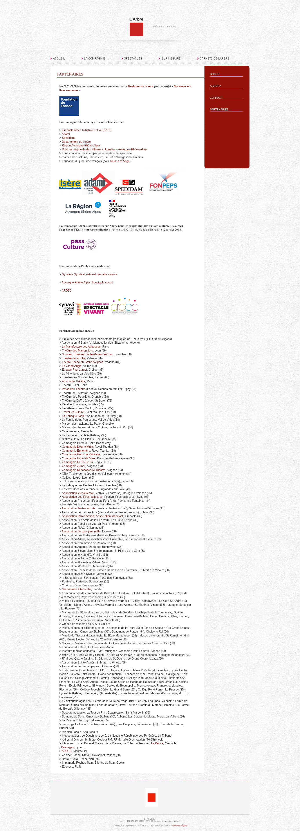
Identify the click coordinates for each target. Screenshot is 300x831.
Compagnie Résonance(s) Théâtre (83, 470)
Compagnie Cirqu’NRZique (78, 458)
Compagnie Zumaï (73, 466)
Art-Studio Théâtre (73, 381)
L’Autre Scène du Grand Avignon (82, 362)
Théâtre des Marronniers (77, 350)
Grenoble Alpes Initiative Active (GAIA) (86, 130)
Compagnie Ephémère (76, 450)
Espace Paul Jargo (74, 369)
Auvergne (68, 282)
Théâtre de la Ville (73, 358)
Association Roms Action (78, 516)
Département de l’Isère (76, 141)
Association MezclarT (109, 516)
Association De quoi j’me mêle (81, 531)
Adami (66, 134)
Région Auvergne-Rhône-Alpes (81, 145)
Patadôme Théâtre (73, 389)
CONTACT (216, 97)
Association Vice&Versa (77, 493)
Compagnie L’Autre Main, (78, 446)
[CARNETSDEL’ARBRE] (213, 60)
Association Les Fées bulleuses (82, 496)
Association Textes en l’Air (79, 508)
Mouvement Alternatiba (76, 589)
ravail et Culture (74, 412)
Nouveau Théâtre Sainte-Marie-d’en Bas (87, 354)
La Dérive (157, 743)
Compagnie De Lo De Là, (78, 462)
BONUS (214, 74)
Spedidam (69, 137)
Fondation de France (140, 86)
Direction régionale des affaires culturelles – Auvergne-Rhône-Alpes (104, 149)
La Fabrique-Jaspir (73, 416)
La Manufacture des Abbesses (81, 346)
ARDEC (67, 290)
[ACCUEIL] (58, 60)
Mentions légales (180, 825)
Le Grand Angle (71, 366)
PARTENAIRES (219, 109)
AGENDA (215, 86)
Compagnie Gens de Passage (81, 454)
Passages (67, 747)
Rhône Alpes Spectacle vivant (94, 282)
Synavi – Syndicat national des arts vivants (89, 274)
